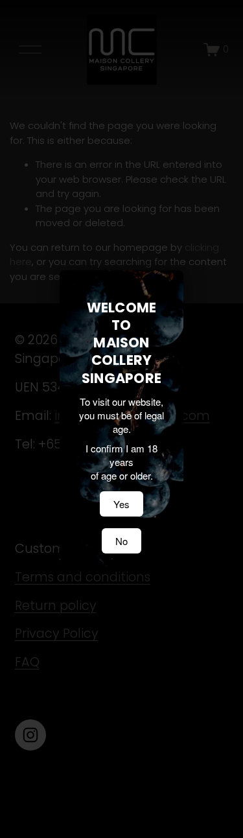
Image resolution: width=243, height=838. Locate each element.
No (121, 541)
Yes (121, 504)
